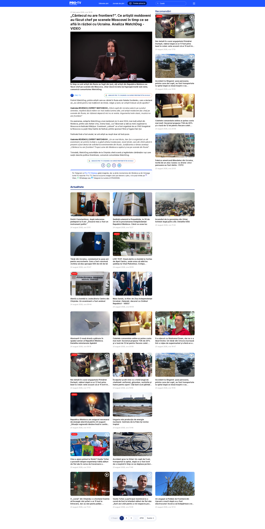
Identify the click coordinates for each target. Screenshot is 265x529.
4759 (142, 518)
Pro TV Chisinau (91, 173)
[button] (103, 165)
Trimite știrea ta (138, 3)
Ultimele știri (103, 3)
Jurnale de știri (118, 3)
